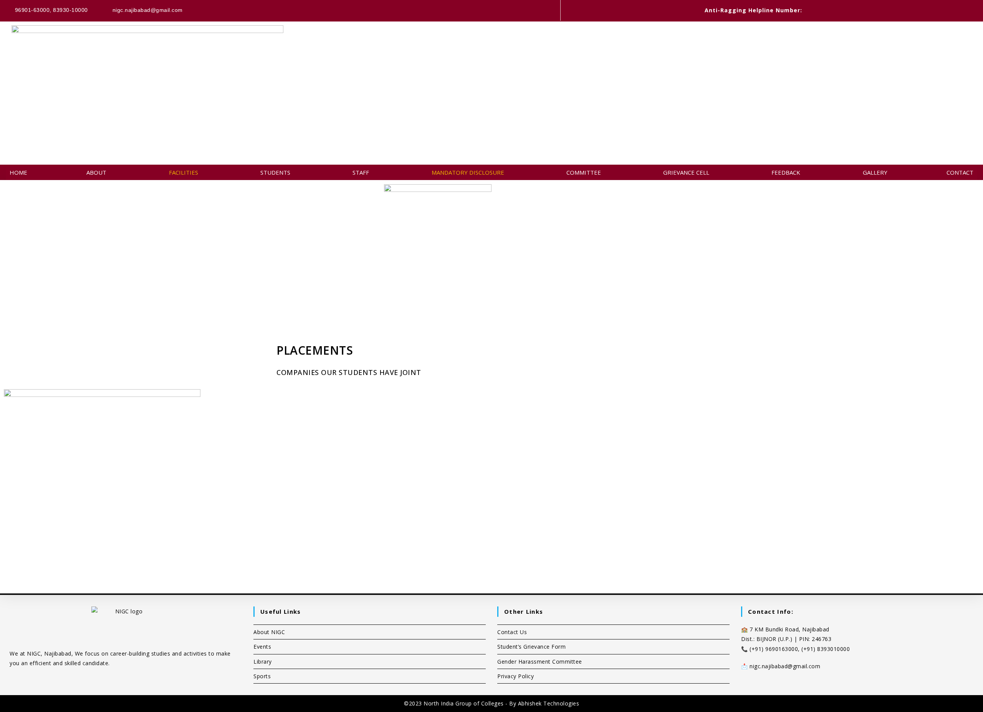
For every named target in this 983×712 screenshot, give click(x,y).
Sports (262, 676)
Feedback (785, 172)
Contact (960, 172)
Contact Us (512, 632)
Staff (360, 172)
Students (275, 172)
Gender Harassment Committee (539, 661)
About (96, 172)
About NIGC (269, 632)
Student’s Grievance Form (531, 646)
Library (262, 661)
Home (18, 172)
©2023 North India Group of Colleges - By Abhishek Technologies (491, 703)
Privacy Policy (515, 676)
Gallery (875, 172)
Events (262, 646)
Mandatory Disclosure (468, 172)
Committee (583, 172)
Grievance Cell (686, 172)
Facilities (183, 172)
